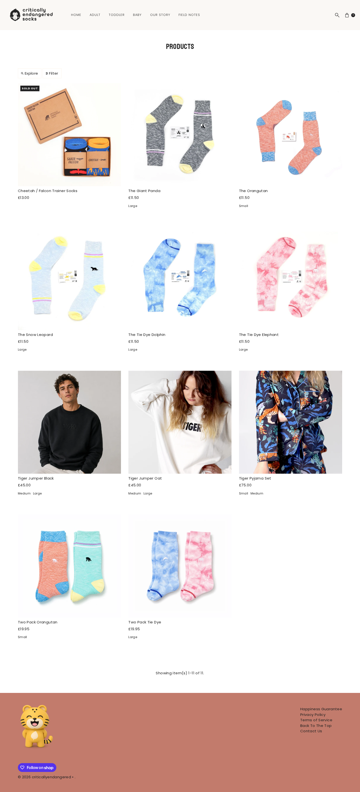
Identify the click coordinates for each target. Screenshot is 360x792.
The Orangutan (253, 190)
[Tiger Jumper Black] (69, 422)
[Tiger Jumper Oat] (179, 422)
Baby (137, 14)
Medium (24, 493)
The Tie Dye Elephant (259, 334)
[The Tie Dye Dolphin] (179, 278)
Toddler (117, 14)
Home (76, 14)
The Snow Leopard (35, 334)
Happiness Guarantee (321, 709)
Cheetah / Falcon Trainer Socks (47, 190)
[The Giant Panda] (179, 134)
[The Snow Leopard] (69, 278)
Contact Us (311, 731)
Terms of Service (316, 720)
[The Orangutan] (290, 134)
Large (132, 206)
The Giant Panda (144, 190)
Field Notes (189, 14)
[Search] (337, 15)
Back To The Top (316, 725)
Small (243, 206)
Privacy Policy (312, 714)
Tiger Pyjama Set (255, 478)
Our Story (160, 14)
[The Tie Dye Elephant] (290, 278)
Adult (95, 14)
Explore (31, 73)
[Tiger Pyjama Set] (290, 422)
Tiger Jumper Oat (145, 478)
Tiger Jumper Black (36, 478)
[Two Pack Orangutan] (69, 565)
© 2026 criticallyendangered (44, 777)
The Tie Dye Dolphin (146, 334)
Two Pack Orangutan (38, 622)
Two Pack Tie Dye (144, 622)
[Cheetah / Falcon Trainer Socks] (69, 134)
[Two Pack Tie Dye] (179, 565)
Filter (53, 73)
